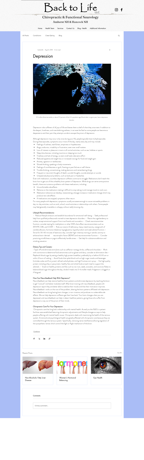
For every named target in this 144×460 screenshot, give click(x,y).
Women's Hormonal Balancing (67, 378)
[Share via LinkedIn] (44, 339)
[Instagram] (116, 10)
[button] (70, 28)
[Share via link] (49, 339)
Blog (60, 35)
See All (119, 353)
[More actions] (109, 50)
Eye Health (98, 377)
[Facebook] (122, 10)
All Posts (25, 35)
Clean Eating (50, 35)
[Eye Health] (106, 365)
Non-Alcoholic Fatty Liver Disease (35, 378)
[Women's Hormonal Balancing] (72, 365)
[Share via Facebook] (34, 339)
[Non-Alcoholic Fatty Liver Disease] (38, 365)
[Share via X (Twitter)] (39, 339)
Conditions (37, 35)
